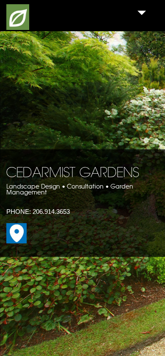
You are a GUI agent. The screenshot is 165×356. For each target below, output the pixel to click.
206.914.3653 (51, 211)
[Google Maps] (16, 241)
